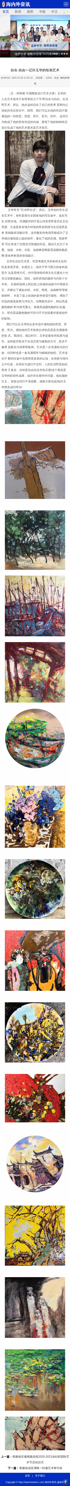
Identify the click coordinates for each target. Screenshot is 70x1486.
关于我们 (40, 1475)
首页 (6, 11)
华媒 (42, 11)
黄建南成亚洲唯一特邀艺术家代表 (40, 1468)
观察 (30, 11)
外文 (54, 11)
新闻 (18, 11)
